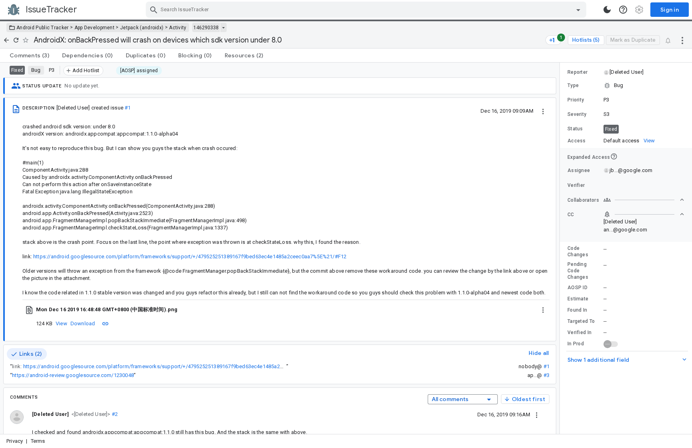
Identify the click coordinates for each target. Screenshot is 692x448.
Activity (177, 27)
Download (82, 323)
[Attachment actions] (543, 309)
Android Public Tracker (42, 27)
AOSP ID (577, 287)
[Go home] (6, 40)
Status (575, 129)
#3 (546, 375)
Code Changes (577, 251)
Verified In (579, 332)
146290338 (206, 27)
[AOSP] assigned (139, 70)
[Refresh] (16, 40)
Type (573, 85)
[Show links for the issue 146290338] (223, 27)
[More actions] (682, 40)
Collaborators (583, 200)
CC (570, 214)
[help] (623, 10)
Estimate (577, 299)
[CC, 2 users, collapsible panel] (643, 214)
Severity (576, 114)
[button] (90, 414)
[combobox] (367, 9)
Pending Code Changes (577, 271)
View (61, 323)
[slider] (561, 248)
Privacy (14, 441)
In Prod (575, 344)
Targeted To (581, 321)
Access (576, 141)
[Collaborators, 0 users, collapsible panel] (643, 199)
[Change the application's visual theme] (607, 10)
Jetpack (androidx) (141, 27)
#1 (128, 108)
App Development (94, 27)
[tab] (29, 55)
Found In (577, 310)
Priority (575, 100)
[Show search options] (578, 9)
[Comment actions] (536, 414)
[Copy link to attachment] (105, 323)
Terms (38, 441)
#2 (114, 414)
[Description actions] (543, 110)
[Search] (154, 9)
